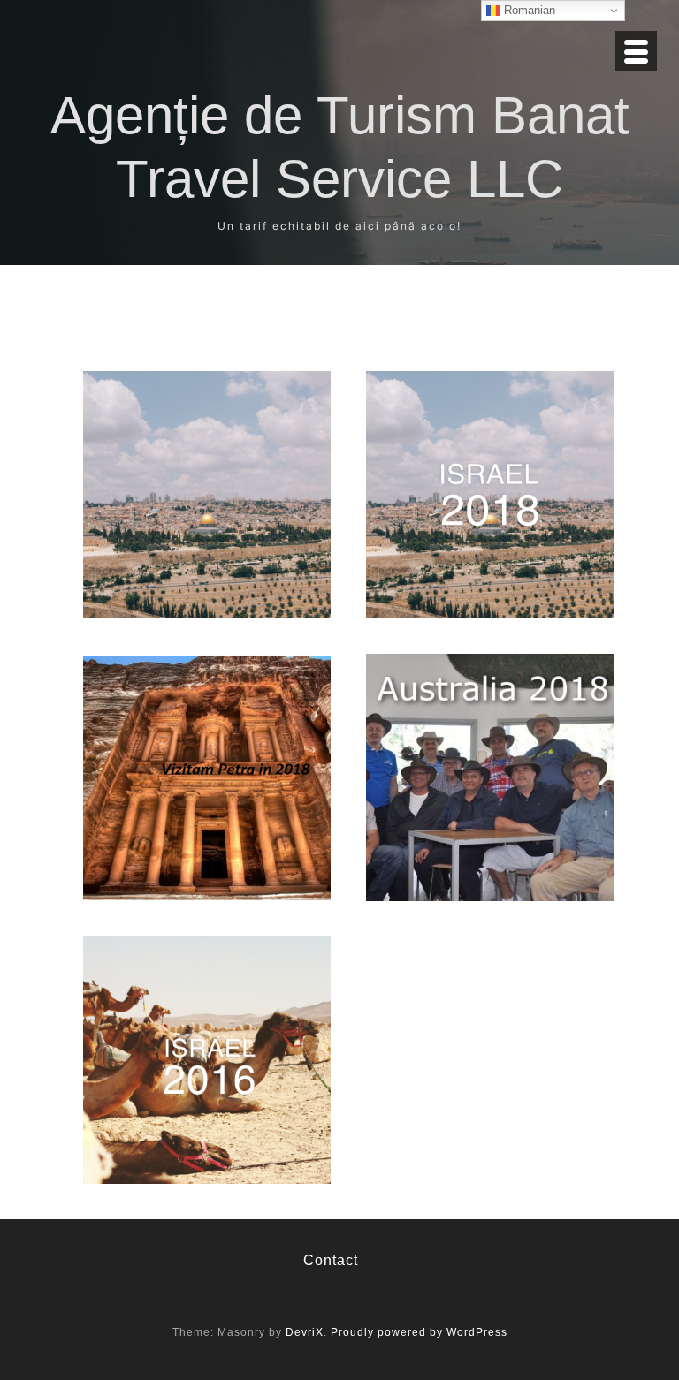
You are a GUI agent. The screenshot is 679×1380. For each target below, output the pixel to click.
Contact (330, 1260)
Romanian (527, 10)
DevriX (305, 1332)
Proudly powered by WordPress (419, 1332)
